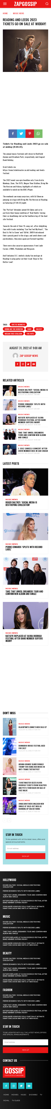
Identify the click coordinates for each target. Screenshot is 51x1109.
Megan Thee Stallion (13, 333)
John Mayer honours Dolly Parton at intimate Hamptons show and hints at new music (23, 907)
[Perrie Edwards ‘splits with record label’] (9, 404)
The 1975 (30, 333)
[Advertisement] (25, 101)
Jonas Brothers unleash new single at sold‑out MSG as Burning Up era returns (31, 806)
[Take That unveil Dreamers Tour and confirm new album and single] (9, 434)
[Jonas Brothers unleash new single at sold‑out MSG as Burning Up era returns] (9, 806)
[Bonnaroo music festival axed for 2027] (9, 746)
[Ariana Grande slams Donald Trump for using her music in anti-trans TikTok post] (9, 766)
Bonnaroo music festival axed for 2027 (32, 747)
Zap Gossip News (29, 356)
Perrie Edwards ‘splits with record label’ (31, 405)
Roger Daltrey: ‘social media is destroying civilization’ (33, 391)
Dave (29, 329)
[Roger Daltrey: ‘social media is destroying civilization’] (9, 390)
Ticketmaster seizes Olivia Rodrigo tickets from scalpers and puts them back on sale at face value (33, 786)
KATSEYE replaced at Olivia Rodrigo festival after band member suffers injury (32, 420)
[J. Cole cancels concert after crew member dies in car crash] (9, 449)
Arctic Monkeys (18, 324)
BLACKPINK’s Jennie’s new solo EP (33, 727)
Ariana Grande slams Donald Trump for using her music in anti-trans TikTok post (32, 767)
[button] (47, 4)
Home (5, 13)
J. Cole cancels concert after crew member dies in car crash (33, 449)
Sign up (25, 856)
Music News (18, 13)
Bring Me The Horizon (14, 329)
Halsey (39, 329)
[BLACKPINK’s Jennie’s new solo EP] (9, 727)
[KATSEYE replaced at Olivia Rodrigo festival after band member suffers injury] (9, 419)
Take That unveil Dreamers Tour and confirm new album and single (32, 435)
